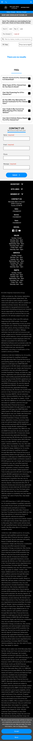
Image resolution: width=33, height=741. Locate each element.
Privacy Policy (23, 726)
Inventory (15, 184)
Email (8, 144)
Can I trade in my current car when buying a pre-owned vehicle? (13, 110)
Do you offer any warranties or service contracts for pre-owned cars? (15, 101)
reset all (16, 34)
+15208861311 (16, 211)
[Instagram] (16, 230)
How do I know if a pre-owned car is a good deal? (15, 78)
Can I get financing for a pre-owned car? (13, 93)
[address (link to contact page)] (2, 2)
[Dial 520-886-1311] (6, 2)
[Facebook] (13, 230)
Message (9, 164)
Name (8, 135)
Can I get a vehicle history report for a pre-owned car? (15, 119)
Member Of (15, 194)
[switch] (31, 2)
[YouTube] (19, 230)
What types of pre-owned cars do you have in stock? (14, 86)
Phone (5, 154)
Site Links (15, 189)
